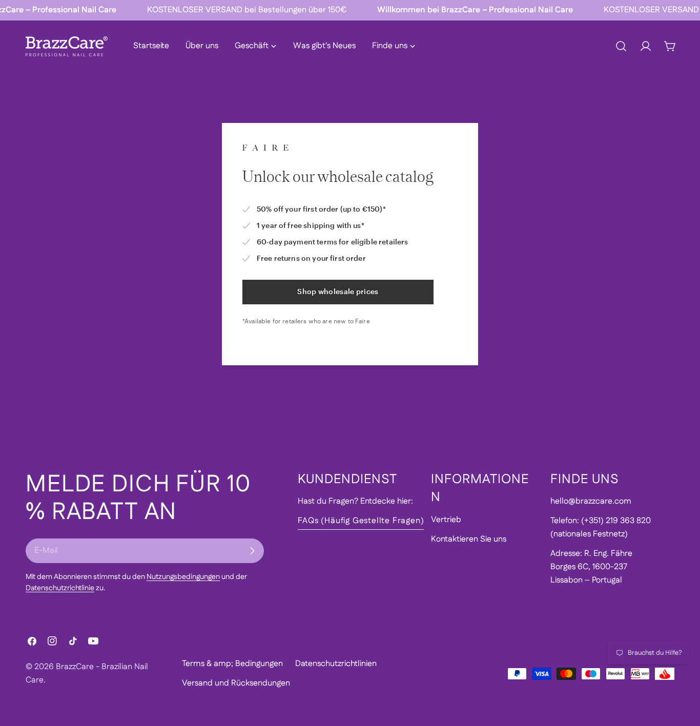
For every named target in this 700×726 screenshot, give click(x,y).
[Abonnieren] (252, 551)
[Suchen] (621, 46)
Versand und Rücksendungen (236, 683)
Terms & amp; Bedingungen (232, 664)
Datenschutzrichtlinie (60, 588)
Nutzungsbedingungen (183, 577)
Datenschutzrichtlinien (336, 664)
